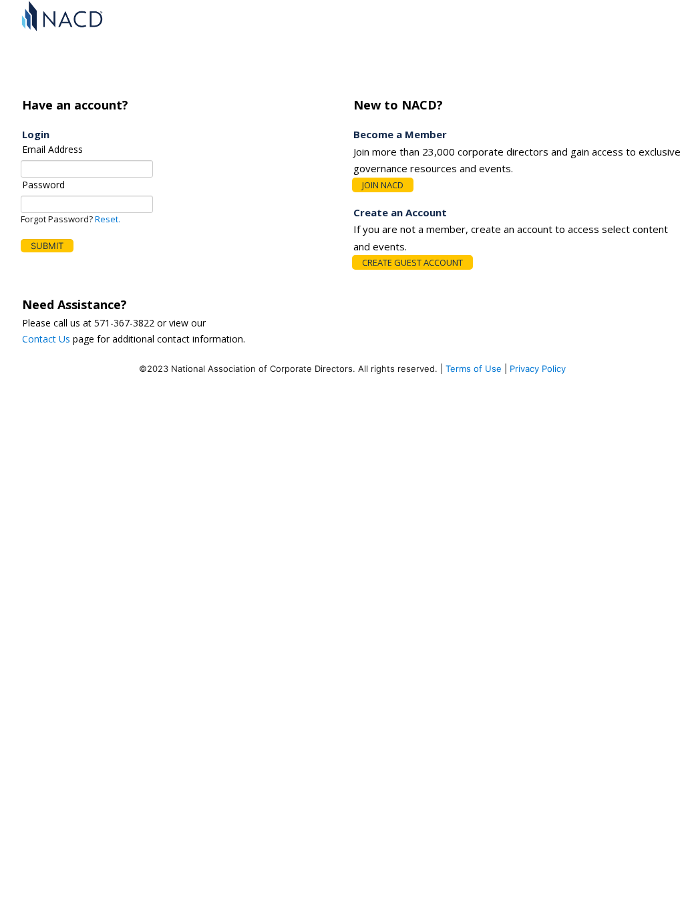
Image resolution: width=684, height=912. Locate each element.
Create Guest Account (412, 262)
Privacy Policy (536, 368)
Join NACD (382, 185)
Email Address (52, 149)
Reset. (107, 219)
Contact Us (46, 338)
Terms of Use (472, 368)
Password (43, 184)
